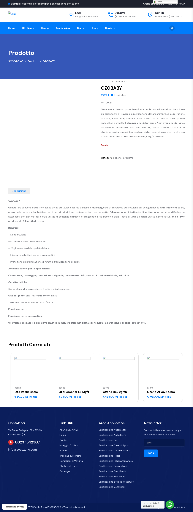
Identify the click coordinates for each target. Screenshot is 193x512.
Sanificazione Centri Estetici (114, 450)
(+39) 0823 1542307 (126, 16)
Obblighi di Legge (69, 466)
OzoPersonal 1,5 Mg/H (74, 392)
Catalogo (65, 471)
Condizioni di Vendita (71, 460)
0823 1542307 (27, 442)
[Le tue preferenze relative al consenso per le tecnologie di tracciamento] (14, 507)
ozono (118, 157)
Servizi (81, 28)
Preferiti (64, 450)
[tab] (19, 191)
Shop (95, 28)
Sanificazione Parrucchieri (113, 466)
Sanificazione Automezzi (112, 429)
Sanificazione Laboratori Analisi (116, 460)
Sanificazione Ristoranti (112, 476)
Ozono (45, 28)
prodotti (128, 157)
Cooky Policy (178, 507)
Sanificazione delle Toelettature (116, 481)
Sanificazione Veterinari (112, 486)
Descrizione (19, 191)
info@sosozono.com (86, 16)
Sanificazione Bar (108, 440)
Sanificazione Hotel (109, 455)
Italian (159, 2)
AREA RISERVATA (69, 429)
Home (11, 28)
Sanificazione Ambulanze (112, 435)
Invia (151, 453)
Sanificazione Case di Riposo (114, 445)
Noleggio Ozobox (69, 445)
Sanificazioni (62, 28)
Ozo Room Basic (26, 392)
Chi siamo (28, 28)
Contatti (110, 28)
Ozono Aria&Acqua (161, 392)
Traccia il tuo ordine (70, 455)
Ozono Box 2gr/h (115, 392)
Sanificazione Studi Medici (113, 471)
